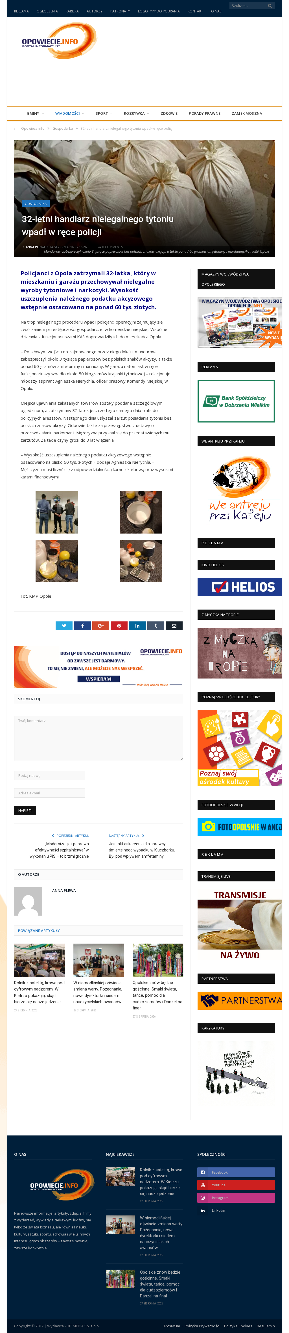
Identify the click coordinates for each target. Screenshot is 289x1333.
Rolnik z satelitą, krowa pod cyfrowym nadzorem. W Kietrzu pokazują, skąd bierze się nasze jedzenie (39, 992)
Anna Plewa (35, 247)
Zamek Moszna (247, 113)
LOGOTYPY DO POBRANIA (159, 11)
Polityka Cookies (238, 1325)
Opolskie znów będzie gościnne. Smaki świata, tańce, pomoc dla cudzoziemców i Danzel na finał (157, 995)
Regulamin (266, 1325)
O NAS (216, 11)
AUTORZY (94, 11)
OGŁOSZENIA (47, 11)
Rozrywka (134, 113)
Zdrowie (169, 113)
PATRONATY (120, 11)
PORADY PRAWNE (204, 113)
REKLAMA (21, 11)
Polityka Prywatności (202, 1325)
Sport (102, 113)
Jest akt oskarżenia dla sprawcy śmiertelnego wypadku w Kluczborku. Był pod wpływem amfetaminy (142, 850)
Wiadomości (67, 113)
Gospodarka (36, 203)
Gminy (33, 113)
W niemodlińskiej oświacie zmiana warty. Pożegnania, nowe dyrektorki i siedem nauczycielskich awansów (97, 992)
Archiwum (171, 1325)
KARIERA (72, 11)
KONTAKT (195, 11)
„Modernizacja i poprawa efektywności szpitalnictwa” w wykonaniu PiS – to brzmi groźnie (59, 850)
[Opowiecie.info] (57, 39)
